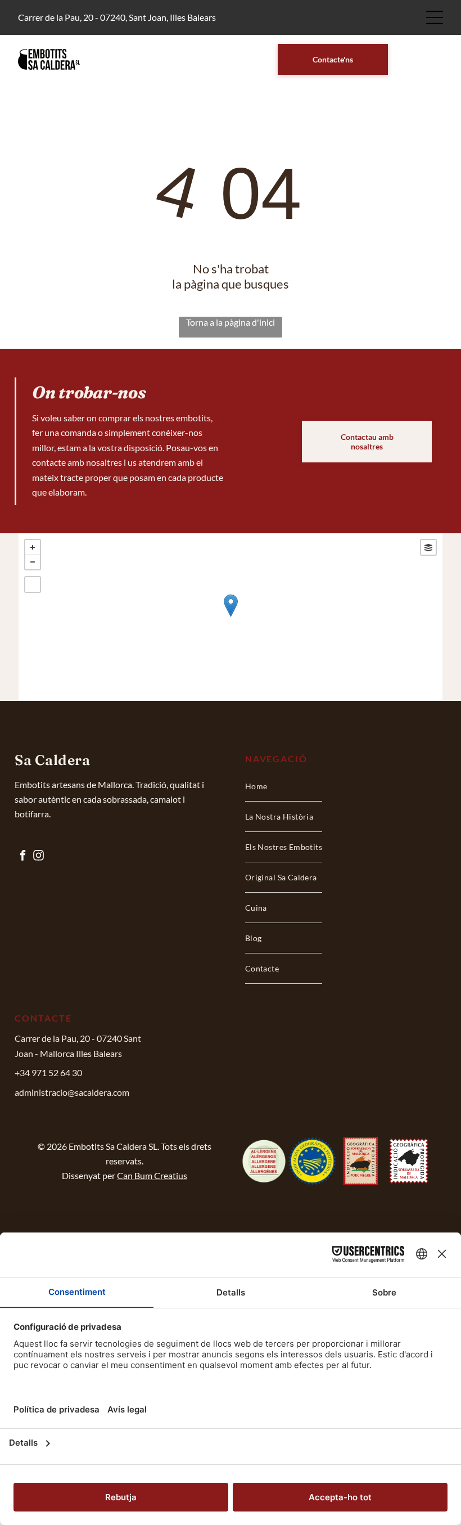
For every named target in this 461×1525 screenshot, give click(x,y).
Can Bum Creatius (152, 1175)
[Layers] (428, 547)
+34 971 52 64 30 (48, 1072)
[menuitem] (283, 786)
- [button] (32, 562)
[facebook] (22, 856)
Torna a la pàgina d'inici (230, 322)
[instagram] (38, 856)
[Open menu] (434, 17)
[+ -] (230, 617)
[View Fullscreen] (32, 584)
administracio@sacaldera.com (72, 1092)
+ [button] (32, 547)
